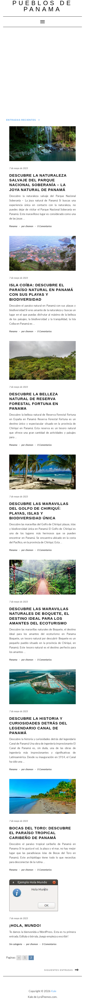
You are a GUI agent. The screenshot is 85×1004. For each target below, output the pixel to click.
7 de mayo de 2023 (18, 168)
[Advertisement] (42, 71)
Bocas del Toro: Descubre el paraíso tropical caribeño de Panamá (40, 833)
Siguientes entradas (58, 970)
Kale (53, 991)
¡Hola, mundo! (25, 925)
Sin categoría (15, 944)
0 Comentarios (44, 226)
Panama (13, 226)
